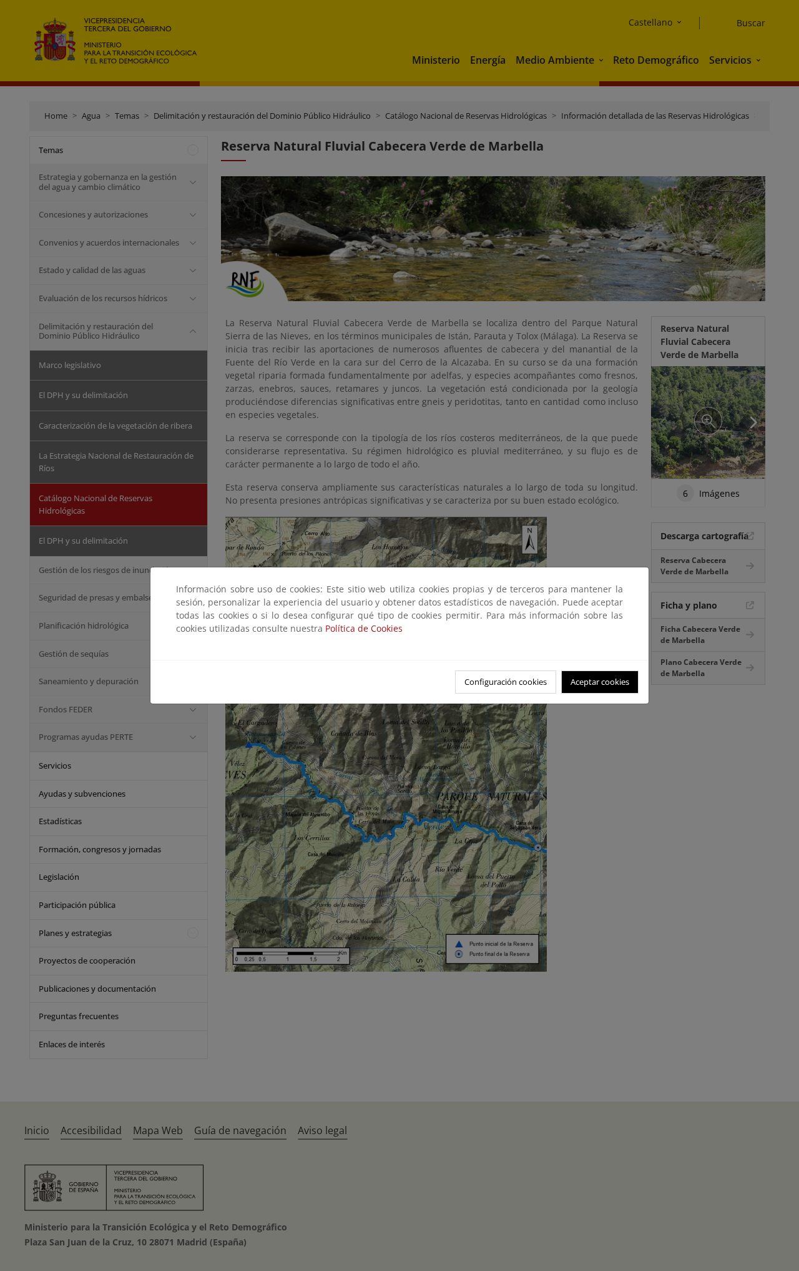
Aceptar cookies (600, 681)
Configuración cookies (505, 681)
